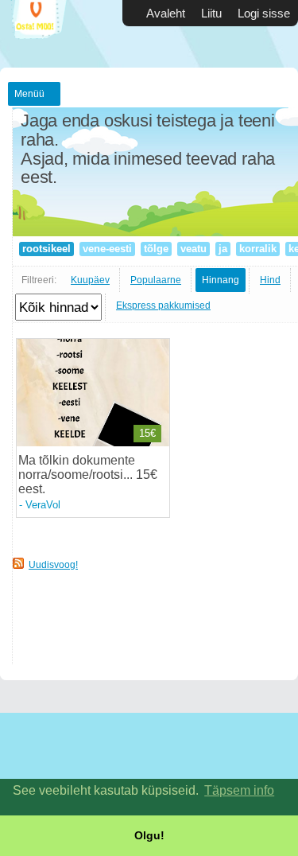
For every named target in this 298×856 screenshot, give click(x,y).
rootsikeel (46, 249)
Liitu (211, 13)
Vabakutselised (47, 34)
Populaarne (155, 280)
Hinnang (220, 280)
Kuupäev (90, 280)
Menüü (29, 93)
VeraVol (42, 505)
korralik (258, 249)
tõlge (156, 249)
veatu (193, 249)
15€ (147, 433)
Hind (270, 280)
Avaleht (165, 13)
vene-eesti (107, 249)
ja (222, 249)
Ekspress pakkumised (163, 305)
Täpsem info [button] (239, 790)
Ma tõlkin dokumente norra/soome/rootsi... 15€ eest (87, 474)
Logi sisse (264, 13)
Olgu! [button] (149, 835)
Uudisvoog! (53, 564)
